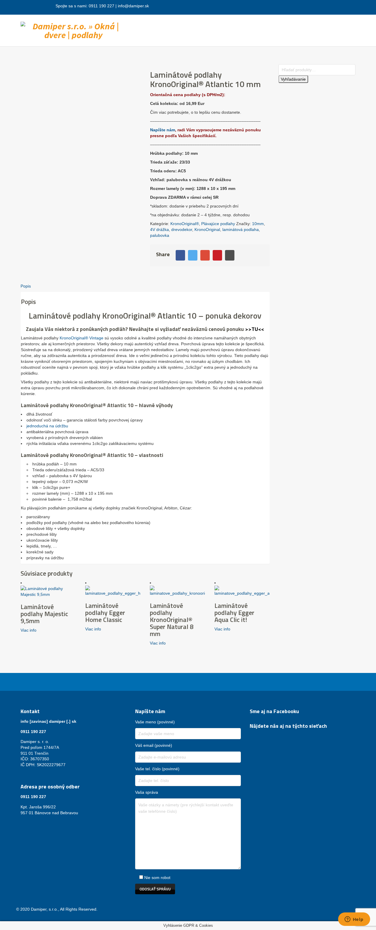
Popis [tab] (26, 286)
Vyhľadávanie (293, 79)
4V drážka (159, 229)
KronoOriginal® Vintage (80, 338)
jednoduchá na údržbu (47, 426)
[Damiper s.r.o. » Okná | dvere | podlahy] (73, 29)
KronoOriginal (207, 229)
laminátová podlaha (240, 229)
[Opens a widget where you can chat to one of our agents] (354, 919)
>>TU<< (254, 329)
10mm (258, 223)
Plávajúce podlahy (218, 223)
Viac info (28, 630)
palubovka (159, 235)
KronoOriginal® (184, 223)
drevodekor (181, 229)
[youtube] (267, 736)
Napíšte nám (162, 129)
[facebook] (253, 736)
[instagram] (260, 736)
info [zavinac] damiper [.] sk (48, 721)
